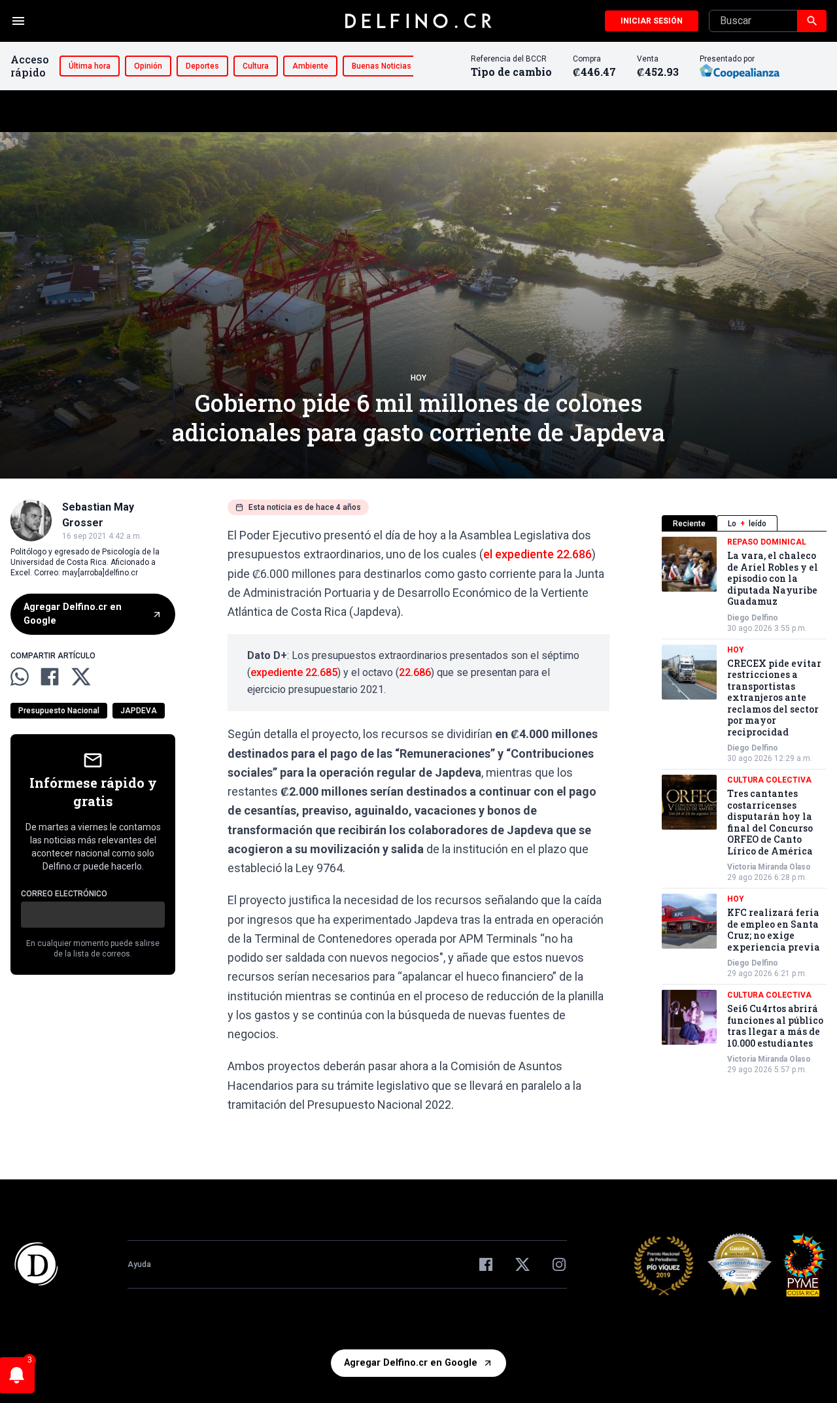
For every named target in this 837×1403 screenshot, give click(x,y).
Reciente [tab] (689, 523)
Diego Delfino (752, 617)
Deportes (202, 66)
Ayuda (139, 1264)
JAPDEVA (138, 710)
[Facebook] (486, 1264)
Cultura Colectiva (769, 780)
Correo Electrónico (64, 893)
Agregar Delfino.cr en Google (73, 614)
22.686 (415, 672)
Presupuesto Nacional (58, 710)
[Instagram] (559, 1264)
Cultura (256, 66)
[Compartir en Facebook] (49, 676)
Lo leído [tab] (747, 523)
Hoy (418, 377)
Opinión (148, 66)
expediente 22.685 (293, 672)
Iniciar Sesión (652, 20)
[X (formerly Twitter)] (522, 1264)
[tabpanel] (744, 806)
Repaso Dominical (766, 542)
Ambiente (310, 66)
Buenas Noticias (381, 66)
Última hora (90, 66)
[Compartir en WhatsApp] (19, 677)
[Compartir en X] (81, 676)
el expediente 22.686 (537, 554)
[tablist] (744, 523)
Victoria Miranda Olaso (769, 866)
